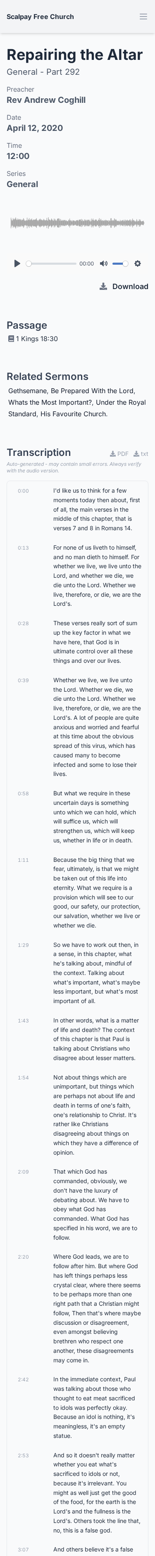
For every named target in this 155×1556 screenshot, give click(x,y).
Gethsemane (27, 391)
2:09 (23, 1172)
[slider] (51, 264)
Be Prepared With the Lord (92, 391)
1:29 (23, 945)
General (22, 184)
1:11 (23, 860)
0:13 (23, 548)
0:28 (23, 623)
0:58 (23, 793)
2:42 (23, 1379)
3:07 (23, 1550)
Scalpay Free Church (40, 16)
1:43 (23, 1021)
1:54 (23, 1077)
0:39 (23, 680)
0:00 (23, 491)
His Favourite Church (73, 414)
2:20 (23, 1257)
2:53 (23, 1455)
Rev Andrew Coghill (46, 100)
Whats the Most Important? (50, 402)
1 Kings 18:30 (37, 338)
